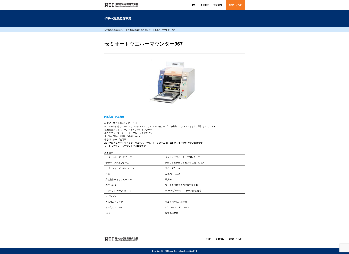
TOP (194, 5)
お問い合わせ (235, 5)
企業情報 (217, 5)
